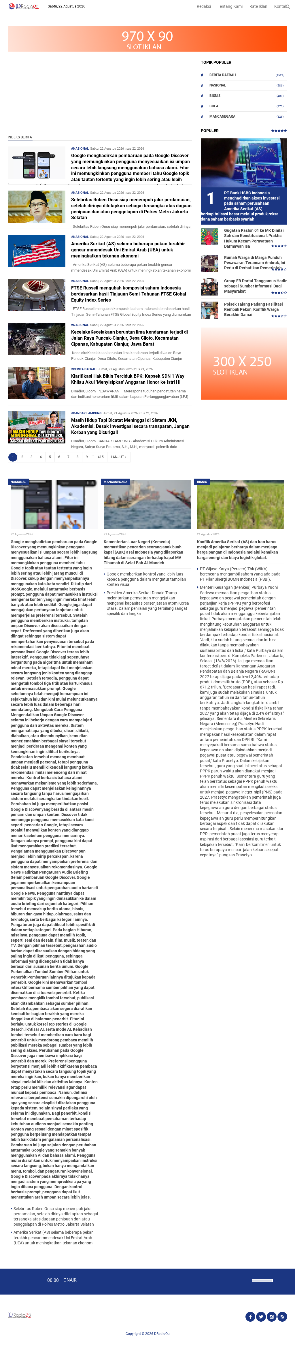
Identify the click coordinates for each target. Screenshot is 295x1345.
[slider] (262, 1284)
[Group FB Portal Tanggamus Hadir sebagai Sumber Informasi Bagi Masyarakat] (209, 286)
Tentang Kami (230, 6)
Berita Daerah (222, 75)
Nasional (217, 85)
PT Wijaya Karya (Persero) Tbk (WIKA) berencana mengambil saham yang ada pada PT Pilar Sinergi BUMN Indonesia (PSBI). (240, 574)
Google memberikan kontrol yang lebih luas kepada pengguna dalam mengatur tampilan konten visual (146, 579)
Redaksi (204, 6)
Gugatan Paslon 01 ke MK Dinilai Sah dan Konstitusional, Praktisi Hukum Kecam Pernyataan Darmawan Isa (254, 238)
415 (101, 457)
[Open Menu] (7, 6)
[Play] (18, 1281)
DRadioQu (162, 1334)
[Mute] (245, 1280)
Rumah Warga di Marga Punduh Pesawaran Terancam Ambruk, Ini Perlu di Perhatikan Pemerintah (254, 262)
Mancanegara (222, 116)
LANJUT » (118, 457)
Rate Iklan (258, 6)
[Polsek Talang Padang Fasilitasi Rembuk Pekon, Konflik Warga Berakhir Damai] (209, 310)
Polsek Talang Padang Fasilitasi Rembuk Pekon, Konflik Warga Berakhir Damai (253, 309)
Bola (213, 106)
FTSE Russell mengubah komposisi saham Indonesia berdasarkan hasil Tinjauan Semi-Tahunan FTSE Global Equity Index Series (128, 294)
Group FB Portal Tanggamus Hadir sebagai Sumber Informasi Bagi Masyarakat (255, 286)
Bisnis (214, 96)
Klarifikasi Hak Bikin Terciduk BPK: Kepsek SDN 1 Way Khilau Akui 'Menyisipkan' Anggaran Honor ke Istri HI (127, 379)
